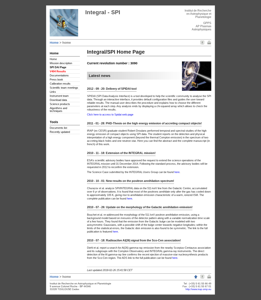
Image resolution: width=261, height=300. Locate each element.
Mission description (61, 63)
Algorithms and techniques (58, 109)
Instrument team (59, 95)
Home (54, 42)
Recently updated (60, 132)
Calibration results (60, 83)
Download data (58, 100)
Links (53, 91)
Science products (60, 104)
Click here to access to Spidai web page (110, 114)
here (177, 172)
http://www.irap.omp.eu (198, 289)
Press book (56, 79)
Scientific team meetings (64, 87)
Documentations (59, 75)
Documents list (58, 127)
